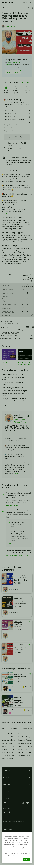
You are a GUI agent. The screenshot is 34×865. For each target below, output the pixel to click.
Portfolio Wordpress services (25, 743)
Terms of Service (8, 825)
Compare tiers (25, 82)
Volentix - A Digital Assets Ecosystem (24, 364)
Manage (26, 859)
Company (6, 791)
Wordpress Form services (25, 746)
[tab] (11, 728)
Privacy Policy (7, 829)
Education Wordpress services (25, 734)
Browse (25, 2)
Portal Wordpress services (25, 749)
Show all (11, 544)
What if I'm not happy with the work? (18, 555)
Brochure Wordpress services (25, 752)
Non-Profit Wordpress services (25, 737)
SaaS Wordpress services (25, 755)
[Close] (29, 834)
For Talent (6, 777)
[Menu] (3, 3)
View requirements (12, 505)
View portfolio (19, 422)
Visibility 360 (6, 362)
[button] (17, 114)
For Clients (6, 770)
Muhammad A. (11, 26)
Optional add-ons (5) (15, 137)
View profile (18, 419)
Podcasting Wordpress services (25, 740)
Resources (6, 784)
